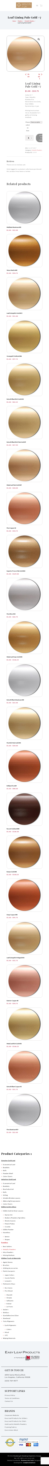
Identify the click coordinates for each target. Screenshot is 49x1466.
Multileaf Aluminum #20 (14, 227)
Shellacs (6, 1312)
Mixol (7, 1332)
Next (39, 76)
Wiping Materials (9, 1338)
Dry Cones (8, 1288)
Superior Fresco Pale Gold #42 (16, 571)
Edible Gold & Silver (8, 1207)
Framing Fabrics (11, 1427)
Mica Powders (8, 1252)
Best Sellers (7, 1246)
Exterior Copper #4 (12, 1000)
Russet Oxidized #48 (13, 829)
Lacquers (8, 1281)
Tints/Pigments (8, 1321)
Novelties (6, 1232)
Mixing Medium (9, 1255)
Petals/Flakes (10, 1224)
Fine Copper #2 (11, 528)
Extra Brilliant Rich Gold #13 (15, 399)
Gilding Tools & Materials (11, 1258)
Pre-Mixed (9, 1291)
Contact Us (9, 1401)
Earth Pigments (10, 1325)
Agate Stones (8, 1262)
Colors (9, 1329)
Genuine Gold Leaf (8, 1160)
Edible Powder (8, 1229)
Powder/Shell (8, 1173)
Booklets (6, 1167)
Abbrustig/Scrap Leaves (11, 1201)
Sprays (7, 1236)
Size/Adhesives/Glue (11, 1315)
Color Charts (7, 1176)
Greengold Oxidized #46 (14, 356)
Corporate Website (12, 1415)
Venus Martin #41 (12, 270)
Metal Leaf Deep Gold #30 (14, 657)
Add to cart (41, 138)
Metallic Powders (29, 21)
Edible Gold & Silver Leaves (13, 1211)
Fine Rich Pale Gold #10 (14, 743)
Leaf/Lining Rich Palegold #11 (15, 957)
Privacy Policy (10, 1395)
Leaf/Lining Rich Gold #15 (14, 313)
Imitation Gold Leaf (8, 1179)
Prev (28, 75)
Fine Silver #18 (11, 614)
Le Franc (10, 1307)
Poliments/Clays (9, 1284)
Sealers (6, 1309)
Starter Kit (8, 1215)
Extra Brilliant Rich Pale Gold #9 (16, 442)
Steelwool (6, 1318)
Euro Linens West (11, 1430)
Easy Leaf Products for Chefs (15, 1421)
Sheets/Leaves (10, 1221)
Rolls (5, 1170)
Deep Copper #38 (12, 914)
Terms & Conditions (12, 1398)
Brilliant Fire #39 (12, 786)
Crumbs (8, 1227)
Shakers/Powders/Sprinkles (15, 1218)
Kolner (9, 1304)
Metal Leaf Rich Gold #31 (14, 1043)
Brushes (6, 1265)
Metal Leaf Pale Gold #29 (14, 485)
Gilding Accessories (10, 1268)
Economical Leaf (9, 1164)
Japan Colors (9, 1275)
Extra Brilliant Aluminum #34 (15, 700)
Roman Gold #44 (12, 871)
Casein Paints (10, 1278)
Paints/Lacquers (9, 1271)
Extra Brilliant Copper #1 (14, 1086)
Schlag (5, 1195)
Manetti (9, 1295)
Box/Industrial (8, 1189)
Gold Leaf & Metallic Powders (16, 1424)
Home (14, 21)
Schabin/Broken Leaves (11, 1198)
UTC (6, 1335)
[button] (39, 39)
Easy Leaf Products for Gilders (16, 1418)
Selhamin (10, 1301)
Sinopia (9, 1298)
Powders (20, 21)
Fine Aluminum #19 (12, 1129)
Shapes (7, 1239)
